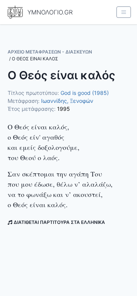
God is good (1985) (85, 93)
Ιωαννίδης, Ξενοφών (67, 101)
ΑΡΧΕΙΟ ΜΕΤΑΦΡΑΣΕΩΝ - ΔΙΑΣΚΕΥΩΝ (50, 52)
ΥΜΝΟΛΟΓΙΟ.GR (50, 12)
